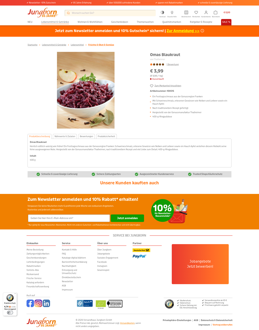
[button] (162, 13)
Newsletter (67, 281)
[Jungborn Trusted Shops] (198, 304)
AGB (64, 285)
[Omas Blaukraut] (86, 90)
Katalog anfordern (35, 282)
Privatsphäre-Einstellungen (177, 320)
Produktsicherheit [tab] (106, 136)
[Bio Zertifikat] (116, 303)
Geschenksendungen (36, 257)
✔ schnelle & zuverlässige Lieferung (215, 2)
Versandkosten (127, 323)
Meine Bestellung (35, 249)
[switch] (10, 312)
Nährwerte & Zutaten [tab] (65, 136)
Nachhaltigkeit (69, 266)
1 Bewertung (173, 64)
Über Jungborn (104, 249)
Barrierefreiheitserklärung (74, 262)
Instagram (102, 266)
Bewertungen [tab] (86, 136)
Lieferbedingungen (36, 262)
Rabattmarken (34, 266)
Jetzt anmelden (127, 218)
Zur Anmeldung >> (183, 31)
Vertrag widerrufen (222, 325)
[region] (86, 90)
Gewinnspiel (103, 270)
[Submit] (68, 13)
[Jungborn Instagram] (38, 303)
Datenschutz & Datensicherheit (216, 320)
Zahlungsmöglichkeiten (38, 253)
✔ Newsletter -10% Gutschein (41, 2)
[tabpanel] (129, 153)
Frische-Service (34, 278)
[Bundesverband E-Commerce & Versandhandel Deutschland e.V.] (85, 303)
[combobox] (110, 13)
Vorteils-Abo (33, 270)
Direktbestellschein (71, 277)
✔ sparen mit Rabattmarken (169, 2)
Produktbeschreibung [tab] (39, 136)
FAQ (64, 253)
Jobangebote (103, 253)
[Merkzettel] (196, 12)
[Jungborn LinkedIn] (46, 303)
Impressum (67, 289)
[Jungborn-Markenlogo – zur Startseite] (43, 13)
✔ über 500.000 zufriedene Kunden (123, 2)
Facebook (102, 262)
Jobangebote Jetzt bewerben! (200, 264)
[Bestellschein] (186, 12)
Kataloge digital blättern (74, 257)
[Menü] (15, 294)
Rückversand (33, 274)
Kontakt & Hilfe (69, 249)
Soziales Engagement (107, 257)
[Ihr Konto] (206, 12)
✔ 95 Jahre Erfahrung (81, 2)
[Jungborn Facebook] (30, 303)
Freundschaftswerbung (38, 286)
